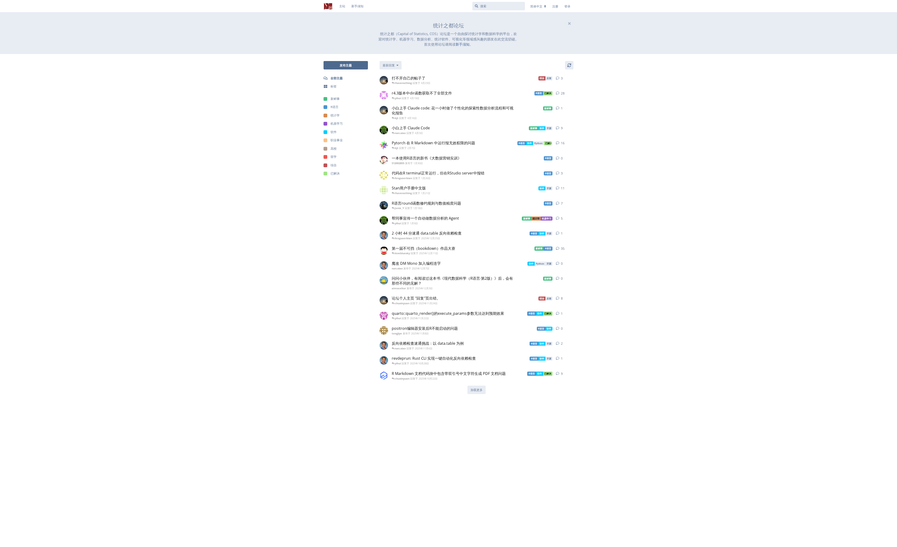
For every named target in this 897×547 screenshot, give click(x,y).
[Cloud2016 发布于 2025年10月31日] (384, 145)
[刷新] (569, 65)
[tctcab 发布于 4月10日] (384, 110)
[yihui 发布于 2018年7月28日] (384, 250)
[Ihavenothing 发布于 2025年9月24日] (384, 130)
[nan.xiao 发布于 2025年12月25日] (384, 235)
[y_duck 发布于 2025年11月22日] (384, 315)
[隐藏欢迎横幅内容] (569, 23)
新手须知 (463, 44)
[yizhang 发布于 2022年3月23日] (384, 190)
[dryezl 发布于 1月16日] (384, 175)
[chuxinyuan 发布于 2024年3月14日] (384, 375)
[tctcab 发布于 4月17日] (384, 80)
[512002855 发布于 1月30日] (384, 160)
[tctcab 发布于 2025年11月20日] (384, 300)
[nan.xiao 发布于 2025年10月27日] (384, 360)
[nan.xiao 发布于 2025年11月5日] (384, 345)
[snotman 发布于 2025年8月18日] (384, 205)
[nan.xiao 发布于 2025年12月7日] (384, 265)
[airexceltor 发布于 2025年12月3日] (384, 280)
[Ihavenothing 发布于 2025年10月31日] (384, 220)
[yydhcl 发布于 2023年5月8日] (384, 95)
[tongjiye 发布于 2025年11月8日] (384, 330)
